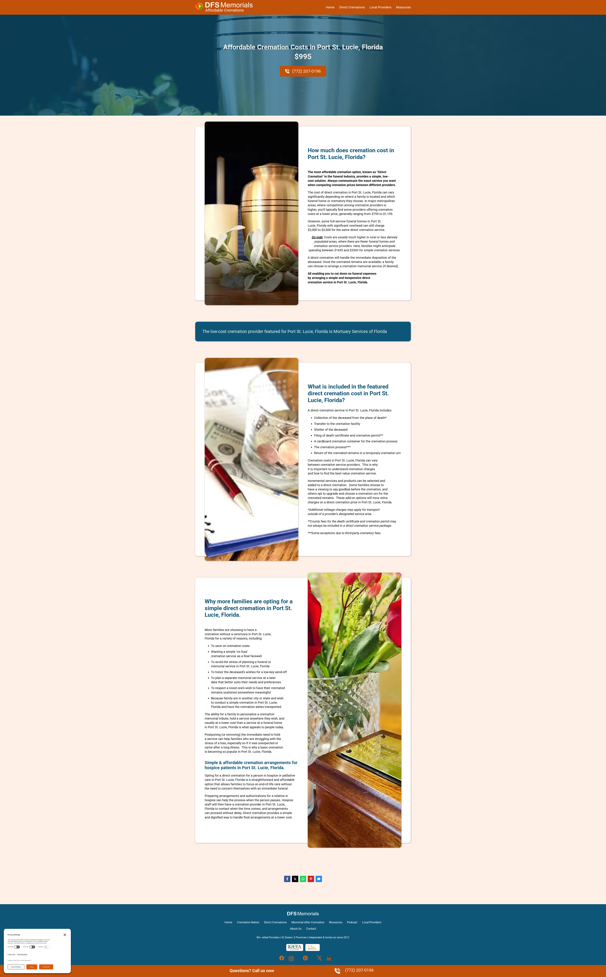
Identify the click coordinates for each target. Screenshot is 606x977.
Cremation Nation (248, 922)
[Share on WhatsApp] (303, 879)
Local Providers (380, 7)
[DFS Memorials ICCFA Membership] (294, 947)
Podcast (352, 922)
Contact (311, 928)
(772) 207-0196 (306, 71)
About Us (295, 928)
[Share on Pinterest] (311, 879)
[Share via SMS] (319, 879)
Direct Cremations (352, 7)
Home (330, 7)
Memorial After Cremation (307, 922)
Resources (403, 7)
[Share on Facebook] (287, 879)
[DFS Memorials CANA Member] (312, 947)
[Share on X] (295, 879)
